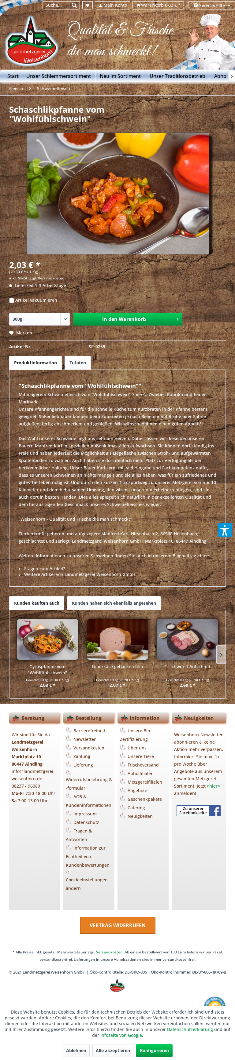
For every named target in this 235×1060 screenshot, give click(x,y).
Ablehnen (76, 1050)
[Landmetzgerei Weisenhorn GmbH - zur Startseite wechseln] (35, 43)
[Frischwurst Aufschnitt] (187, 639)
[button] (225, 530)
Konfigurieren (154, 1050)
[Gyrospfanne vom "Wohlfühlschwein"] (47, 639)
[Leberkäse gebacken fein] (117, 639)
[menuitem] (60, 5)
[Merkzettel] (87, 5)
